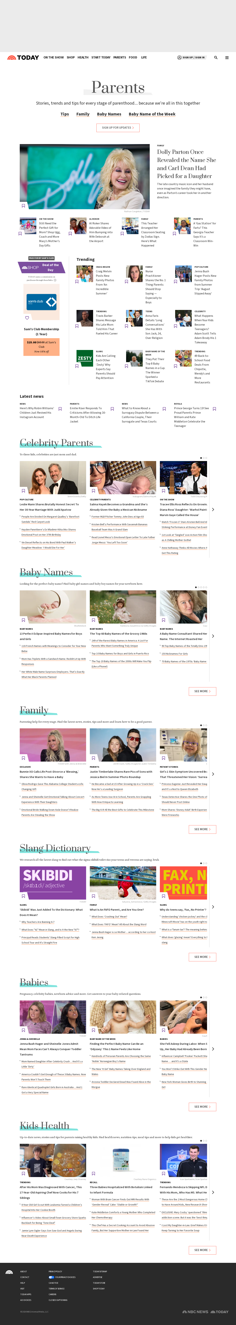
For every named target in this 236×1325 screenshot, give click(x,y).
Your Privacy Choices (65, 1277)
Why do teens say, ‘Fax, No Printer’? (183, 910)
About (23, 1271)
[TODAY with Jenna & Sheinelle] (53, 745)
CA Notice (53, 1283)
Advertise (97, 1277)
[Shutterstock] (53, 607)
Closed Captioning (58, 1300)
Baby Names (109, 114)
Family (83, 114)
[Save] (23, 206)
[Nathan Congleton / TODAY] (85, 176)
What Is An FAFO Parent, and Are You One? (117, 910)
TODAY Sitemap (100, 1271)
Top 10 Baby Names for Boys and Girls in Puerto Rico (120, 653)
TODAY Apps (25, 1294)
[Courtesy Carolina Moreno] (193, 1017)
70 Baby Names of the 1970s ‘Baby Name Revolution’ (190, 661)
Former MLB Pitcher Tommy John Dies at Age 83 (118, 516)
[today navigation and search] (227, 58)
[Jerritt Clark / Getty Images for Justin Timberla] (123, 745)
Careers (52, 1294)
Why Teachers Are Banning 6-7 (38, 922)
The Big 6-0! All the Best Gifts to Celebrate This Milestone (123, 810)
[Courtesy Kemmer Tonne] (193, 607)
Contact (24, 1277)
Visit (22, 1288)
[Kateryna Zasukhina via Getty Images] (123, 607)
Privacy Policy (55, 1271)
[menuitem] (54, 57)
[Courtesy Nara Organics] (123, 1160)
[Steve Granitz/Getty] (53, 477)
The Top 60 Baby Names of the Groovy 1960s (118, 634)
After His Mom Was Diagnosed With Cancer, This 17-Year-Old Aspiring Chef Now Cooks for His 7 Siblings (51, 1192)
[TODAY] (53, 883)
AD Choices (25, 1300)
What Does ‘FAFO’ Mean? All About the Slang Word (119, 924)
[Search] (216, 57)
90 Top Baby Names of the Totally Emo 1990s (186, 646)
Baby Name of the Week (152, 114)
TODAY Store (99, 1283)
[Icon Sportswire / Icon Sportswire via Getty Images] (193, 1160)
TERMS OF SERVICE (56, 1288)
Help (22, 1283)
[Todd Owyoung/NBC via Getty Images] (193, 477)
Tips (64, 114)
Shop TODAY (98, 1288)
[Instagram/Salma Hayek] (123, 477)
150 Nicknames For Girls (175, 653)
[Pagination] (201, 458)
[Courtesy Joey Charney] (53, 1160)
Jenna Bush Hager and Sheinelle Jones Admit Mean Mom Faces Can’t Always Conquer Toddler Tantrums (50, 1049)
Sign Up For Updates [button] (116, 128)
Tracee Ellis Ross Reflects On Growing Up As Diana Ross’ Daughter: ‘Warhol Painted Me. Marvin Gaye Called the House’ (188, 510)
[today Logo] (9, 1272)
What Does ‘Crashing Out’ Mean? (109, 916)
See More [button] (201, 691)
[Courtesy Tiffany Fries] (193, 745)
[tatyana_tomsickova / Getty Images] (123, 883)
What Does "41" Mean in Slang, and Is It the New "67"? (50, 929)
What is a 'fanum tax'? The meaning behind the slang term (193, 929)
